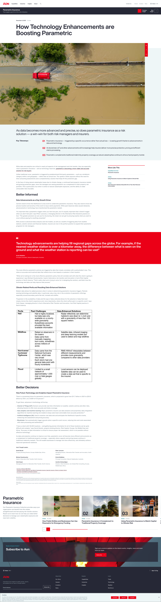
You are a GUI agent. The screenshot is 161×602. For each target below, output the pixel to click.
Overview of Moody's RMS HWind (23, 468)
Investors (141, 3)
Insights (30, 4)
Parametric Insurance (11, 9)
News (146, 3)
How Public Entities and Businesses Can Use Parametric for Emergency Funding (59, 522)
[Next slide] (48, 529)
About (35, 4)
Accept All (132, 597)
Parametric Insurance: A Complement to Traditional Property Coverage (97, 522)
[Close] (159, 597)
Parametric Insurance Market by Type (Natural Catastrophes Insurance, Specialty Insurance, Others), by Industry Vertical (42, 470)
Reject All (123, 597)
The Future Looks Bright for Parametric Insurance (27, 471)
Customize (115, 597)
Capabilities (15, 4)
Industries (22, 4)
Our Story (58, 579)
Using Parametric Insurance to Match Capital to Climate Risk (138, 522)
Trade (109, 579)
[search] (40, 4)
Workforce (111, 588)
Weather (110, 585)
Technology (111, 582)
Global (155, 3)
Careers (136, 3)
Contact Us (128, 3)
